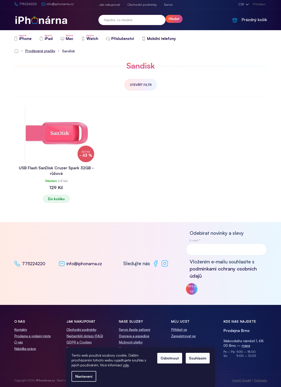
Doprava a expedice (134, 336)
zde (126, 365)
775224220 (33, 263)
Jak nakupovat (109, 4)
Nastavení (83, 376)
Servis (168, 4)
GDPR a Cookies (79, 342)
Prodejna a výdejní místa (32, 336)
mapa (246, 346)
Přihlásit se (191, 288)
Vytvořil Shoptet (241, 380)
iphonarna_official (164, 263)
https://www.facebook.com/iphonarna (155, 263)
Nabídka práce (25, 349)
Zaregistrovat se (183, 336)
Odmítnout (170, 358)
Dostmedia (260, 380)
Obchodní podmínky (142, 4)
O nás (18, 342)
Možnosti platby (131, 342)
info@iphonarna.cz (84, 263)
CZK (241, 4)
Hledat (174, 19)
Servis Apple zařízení (134, 330)
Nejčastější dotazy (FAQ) (84, 336)
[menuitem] (22, 38)
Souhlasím (197, 358)
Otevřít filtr (140, 85)
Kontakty (20, 330)
